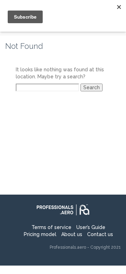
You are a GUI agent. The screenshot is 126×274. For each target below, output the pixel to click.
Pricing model (40, 234)
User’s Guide (90, 227)
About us (71, 234)
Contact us (100, 234)
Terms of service (51, 227)
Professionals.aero (68, 247)
